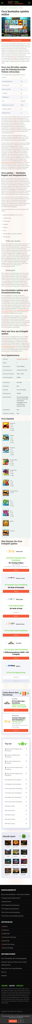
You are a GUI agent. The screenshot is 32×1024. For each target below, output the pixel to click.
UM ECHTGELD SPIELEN (16, 40)
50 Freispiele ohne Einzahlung (13, 797)
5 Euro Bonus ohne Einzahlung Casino (12, 916)
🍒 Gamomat (5, 930)
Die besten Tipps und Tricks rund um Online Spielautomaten (14, 963)
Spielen (16, 570)
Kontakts (4, 975)
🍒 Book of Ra (5, 941)
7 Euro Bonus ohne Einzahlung (13, 793)
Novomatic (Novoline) (22, 359)
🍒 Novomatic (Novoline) (8, 937)
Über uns (4, 972)
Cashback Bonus (6, 901)
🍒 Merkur (4, 926)
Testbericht (16, 612)
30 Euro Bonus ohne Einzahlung (13, 788)
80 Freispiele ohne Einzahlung (13, 780)
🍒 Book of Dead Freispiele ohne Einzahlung (13, 749)
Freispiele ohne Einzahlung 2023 (10, 898)
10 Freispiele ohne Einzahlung (13, 784)
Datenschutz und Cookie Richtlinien (11, 968)
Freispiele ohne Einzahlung (8, 346)
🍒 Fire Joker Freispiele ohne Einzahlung (13, 762)
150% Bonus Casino (10, 806)
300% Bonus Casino (10, 815)
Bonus (15, 58)
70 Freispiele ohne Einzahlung (10, 909)
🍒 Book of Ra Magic (7, 948)
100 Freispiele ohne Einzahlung (10, 905)
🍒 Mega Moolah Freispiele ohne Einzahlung (13, 774)
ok (21, 1021)
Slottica (18, 666)
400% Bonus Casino (10, 819)
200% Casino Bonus (10, 810)
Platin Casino (19, 599)
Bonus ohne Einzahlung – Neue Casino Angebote (15, 894)
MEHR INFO (13, 1021)
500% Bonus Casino (10, 823)
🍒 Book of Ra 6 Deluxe (7, 944)
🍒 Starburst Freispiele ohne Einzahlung (12, 756)
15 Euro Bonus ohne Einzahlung (10, 912)
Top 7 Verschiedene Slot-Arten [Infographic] (14, 958)
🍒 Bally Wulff (5, 933)
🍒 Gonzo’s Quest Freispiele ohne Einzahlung (14, 768)
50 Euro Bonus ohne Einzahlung (13, 801)
